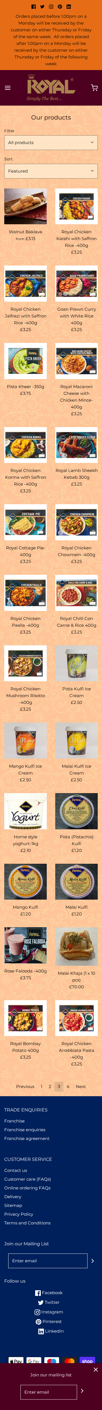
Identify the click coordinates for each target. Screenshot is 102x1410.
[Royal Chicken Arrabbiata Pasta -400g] (76, 1018)
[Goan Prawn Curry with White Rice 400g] (76, 284)
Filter (9, 131)
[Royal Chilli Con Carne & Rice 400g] (76, 593)
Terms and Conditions (27, 1223)
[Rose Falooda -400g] (25, 945)
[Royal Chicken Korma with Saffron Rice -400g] (25, 445)
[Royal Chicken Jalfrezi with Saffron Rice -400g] (25, 284)
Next (81, 1086)
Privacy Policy (18, 1214)
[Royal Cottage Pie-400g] (25, 522)
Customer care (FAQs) (27, 1179)
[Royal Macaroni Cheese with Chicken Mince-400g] (76, 361)
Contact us (15, 1170)
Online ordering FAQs (27, 1188)
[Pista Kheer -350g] (25, 361)
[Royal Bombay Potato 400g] (25, 1018)
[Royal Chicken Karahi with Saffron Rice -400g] (76, 206)
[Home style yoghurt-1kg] (25, 811)
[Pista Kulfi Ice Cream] (76, 663)
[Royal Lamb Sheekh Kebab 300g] (76, 445)
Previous (25, 1086)
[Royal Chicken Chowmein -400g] (76, 522)
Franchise (14, 1121)
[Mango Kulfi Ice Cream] (25, 741)
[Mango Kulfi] (25, 882)
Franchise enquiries (24, 1129)
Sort (8, 159)
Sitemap (13, 1205)
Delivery (12, 1196)
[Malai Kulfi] (76, 882)
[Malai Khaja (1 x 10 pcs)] (76, 946)
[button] (51, 142)
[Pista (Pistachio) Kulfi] (76, 811)
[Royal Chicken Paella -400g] (25, 593)
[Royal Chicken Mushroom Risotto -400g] (25, 663)
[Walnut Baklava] (25, 206)
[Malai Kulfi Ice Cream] (76, 741)
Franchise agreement (27, 1138)
